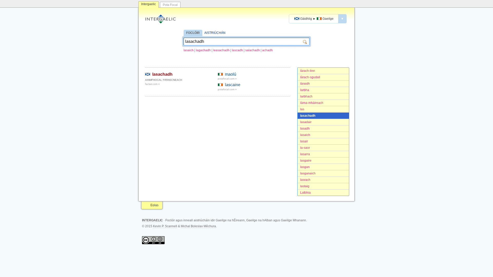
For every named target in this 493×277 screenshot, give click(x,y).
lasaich (189, 50)
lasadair (305, 122)
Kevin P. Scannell (165, 226)
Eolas (154, 205)
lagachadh (203, 50)
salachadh (252, 50)
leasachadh (221, 50)
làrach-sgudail (310, 77)
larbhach (306, 96)
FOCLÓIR (193, 33)
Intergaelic (148, 4)
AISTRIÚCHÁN (214, 33)
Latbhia (305, 192)
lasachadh (307, 115)
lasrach (305, 180)
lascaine (232, 85)
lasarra (305, 154)
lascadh (237, 50)
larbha (304, 90)
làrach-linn (307, 71)
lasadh (305, 128)
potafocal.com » (227, 78)
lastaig (304, 186)
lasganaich (308, 173)
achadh (267, 50)
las (302, 109)
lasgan (305, 167)
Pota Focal (170, 5)
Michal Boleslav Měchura (198, 226)
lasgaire (305, 160)
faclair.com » (152, 84)
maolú (230, 74)
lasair (304, 141)
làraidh (305, 83)
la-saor (305, 148)
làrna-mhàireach (311, 103)
